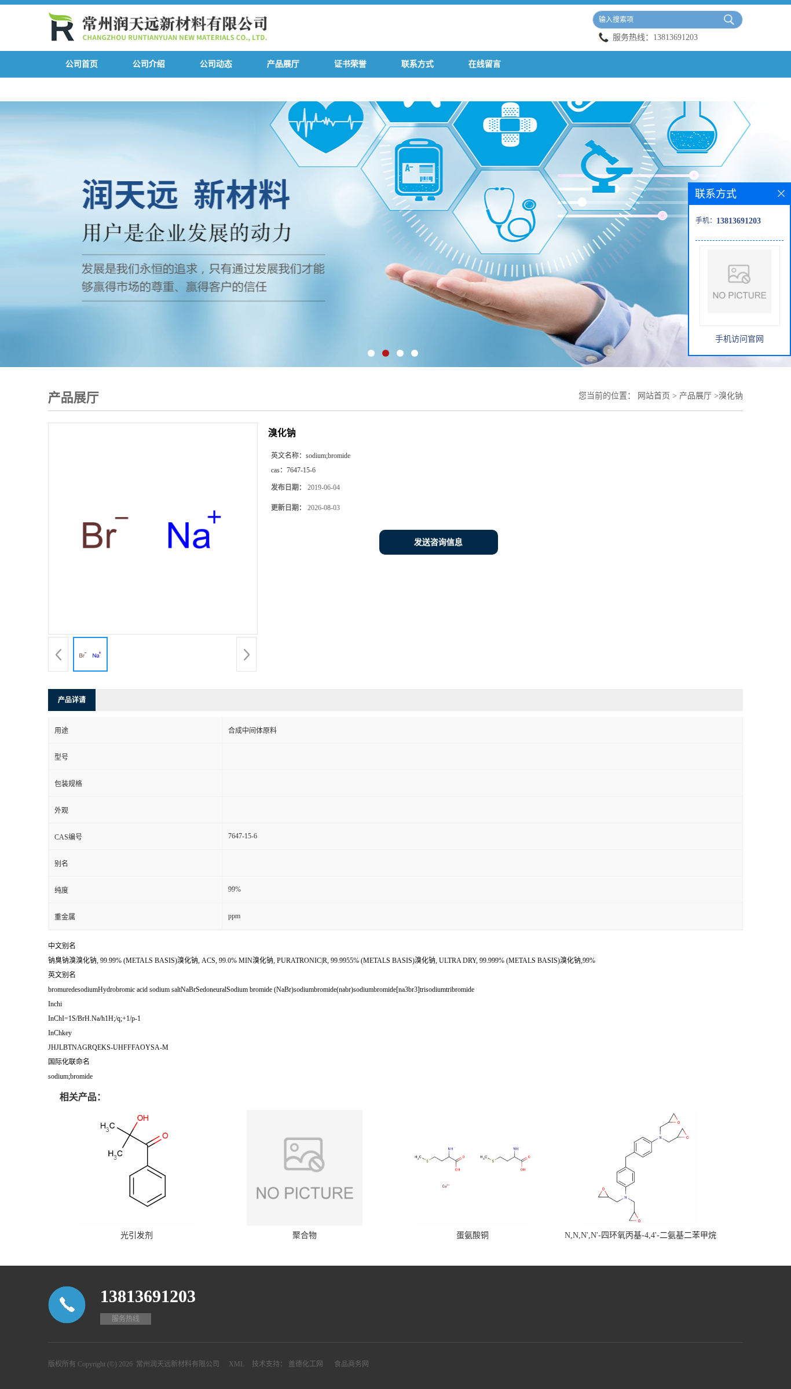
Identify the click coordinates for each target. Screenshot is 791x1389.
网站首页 (654, 395)
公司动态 (216, 64)
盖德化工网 (305, 1364)
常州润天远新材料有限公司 (177, 1364)
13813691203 (675, 37)
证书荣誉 (350, 64)
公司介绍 (149, 64)
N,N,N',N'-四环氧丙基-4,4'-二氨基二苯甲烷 (640, 1235)
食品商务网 (351, 1364)
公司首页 (81, 64)
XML (236, 1364)
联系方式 (417, 64)
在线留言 (484, 64)
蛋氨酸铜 (472, 1235)
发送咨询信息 (438, 542)
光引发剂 (136, 1235)
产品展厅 (283, 64)
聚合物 (304, 1235)
